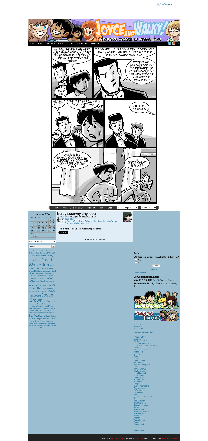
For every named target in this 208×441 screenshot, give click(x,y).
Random (91, 208)
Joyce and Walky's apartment (77, 223)
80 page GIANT (140, 337)
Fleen (136, 358)
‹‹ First (55, 208)
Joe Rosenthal (41, 286)
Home (32, 43)
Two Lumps (138, 416)
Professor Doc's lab (41, 310)
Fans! (136, 356)
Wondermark (139, 424)
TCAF (155, 280)
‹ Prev (64, 208)
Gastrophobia (139, 360)
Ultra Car (42, 327)
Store (69, 43)
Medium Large (140, 379)
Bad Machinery (140, 403)
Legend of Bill (139, 377)
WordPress (139, 438)
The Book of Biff (140, 341)
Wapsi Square (139, 420)
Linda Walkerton (49, 301)
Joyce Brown (41, 297)
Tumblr (95, 43)
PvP (135, 394)
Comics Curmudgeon (142, 343)
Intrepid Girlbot (140, 373)
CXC (163, 284)
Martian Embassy (43, 304)
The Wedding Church (35, 325)
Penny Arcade (139, 388)
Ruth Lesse (40, 313)
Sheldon (137, 407)
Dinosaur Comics (141, 350)
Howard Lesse (49, 273)
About (41, 43)
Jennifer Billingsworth (39, 285)
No (138, 263)
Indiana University (37, 275)
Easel (149, 438)
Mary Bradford (42, 306)
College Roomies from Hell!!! (145, 345)
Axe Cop (137, 339)
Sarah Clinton (51, 316)
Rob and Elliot (139, 401)
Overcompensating (141, 386)
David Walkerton (40, 262)
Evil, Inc (137, 354)
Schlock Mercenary (141, 405)
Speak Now (69, 219)
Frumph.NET (139, 431)
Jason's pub (49, 282)
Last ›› (111, 208)
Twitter (170, 43)
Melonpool (138, 382)
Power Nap (138, 392)
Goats (136, 367)
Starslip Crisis (139, 414)
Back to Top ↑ (172, 438)
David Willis (64, 217)
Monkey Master (42, 308)
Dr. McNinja (138, 352)
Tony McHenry (50, 325)
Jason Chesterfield (41, 280)
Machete (33, 304)
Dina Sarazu (42, 268)
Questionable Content (143, 397)
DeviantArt (82, 43)
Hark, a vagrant (140, 369)
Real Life (137, 399)
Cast (61, 43)
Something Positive (142, 411)
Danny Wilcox (72, 221)
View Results (156, 270)
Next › (101, 208)
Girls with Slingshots (142, 365)
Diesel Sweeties (140, 348)
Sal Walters (37, 315)
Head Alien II (39, 273)
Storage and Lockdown (37, 323)
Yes (139, 260)
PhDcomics (138, 390)
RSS (173, 43)
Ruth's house (50, 313)
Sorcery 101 (139, 326)
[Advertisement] (90, 10)
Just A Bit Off (139, 375)
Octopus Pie (139, 384)
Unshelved (138, 418)
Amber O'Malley (42, 251)
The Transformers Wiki (143, 333)
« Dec (35, 236)
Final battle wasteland (42, 271)
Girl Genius (138, 362)
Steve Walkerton (47, 321)
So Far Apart (139, 409)
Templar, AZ (138, 328)
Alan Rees (33, 251)
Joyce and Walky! (104, 30)
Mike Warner (112, 221)
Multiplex (137, 324)
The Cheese (50, 323)
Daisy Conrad (40, 253)
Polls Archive (140, 272)
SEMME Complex (35, 319)
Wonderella (138, 422)
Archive (51, 43)
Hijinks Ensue (139, 371)
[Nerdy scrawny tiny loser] (104, 203)
